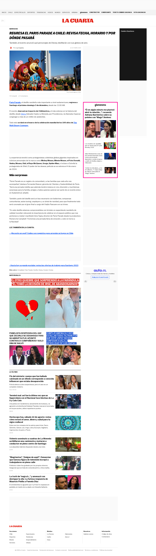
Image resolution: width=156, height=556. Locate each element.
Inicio (4, 12)
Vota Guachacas (140, 12)
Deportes (31, 12)
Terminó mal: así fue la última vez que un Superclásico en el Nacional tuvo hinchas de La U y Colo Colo (31, 398)
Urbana (74, 12)
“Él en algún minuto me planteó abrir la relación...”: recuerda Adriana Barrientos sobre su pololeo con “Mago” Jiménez (99, 114)
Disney (40, 270)
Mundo (57, 12)
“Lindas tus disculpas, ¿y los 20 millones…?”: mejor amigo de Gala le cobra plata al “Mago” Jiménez (93, 170)
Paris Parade (29, 270)
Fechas (51, 270)
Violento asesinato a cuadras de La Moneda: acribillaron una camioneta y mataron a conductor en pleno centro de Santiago (30, 441)
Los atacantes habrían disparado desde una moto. (27, 447)
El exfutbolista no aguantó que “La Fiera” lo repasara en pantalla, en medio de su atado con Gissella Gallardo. (29, 486)
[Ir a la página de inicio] (78, 21)
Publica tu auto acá (100, 277)
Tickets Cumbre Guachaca (122, 12)
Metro (23, 114)
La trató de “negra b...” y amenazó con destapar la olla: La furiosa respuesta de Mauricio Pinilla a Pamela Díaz (28, 479)
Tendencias (41, 12)
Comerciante (106, 12)
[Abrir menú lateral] (3, 20)
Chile (10, 12)
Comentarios (24, 96)
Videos (50, 12)
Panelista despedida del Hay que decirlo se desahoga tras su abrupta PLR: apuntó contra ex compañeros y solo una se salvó (26, 338)
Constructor (94, 12)
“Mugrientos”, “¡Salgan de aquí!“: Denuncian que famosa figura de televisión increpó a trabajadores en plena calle (30, 460)
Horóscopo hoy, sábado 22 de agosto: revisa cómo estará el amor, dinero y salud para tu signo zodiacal (30, 419)
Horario (45, 270)
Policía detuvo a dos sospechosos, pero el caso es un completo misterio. (28, 385)
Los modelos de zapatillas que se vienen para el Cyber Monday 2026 (93, 145)
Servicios (66, 12)
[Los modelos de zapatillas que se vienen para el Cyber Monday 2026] (110, 146)
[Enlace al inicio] (100, 105)
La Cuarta (20, 48)
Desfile (35, 270)
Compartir (14, 96)
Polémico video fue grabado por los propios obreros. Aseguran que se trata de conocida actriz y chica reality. (29, 466)
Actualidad (21, 270)
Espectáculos (19, 12)
